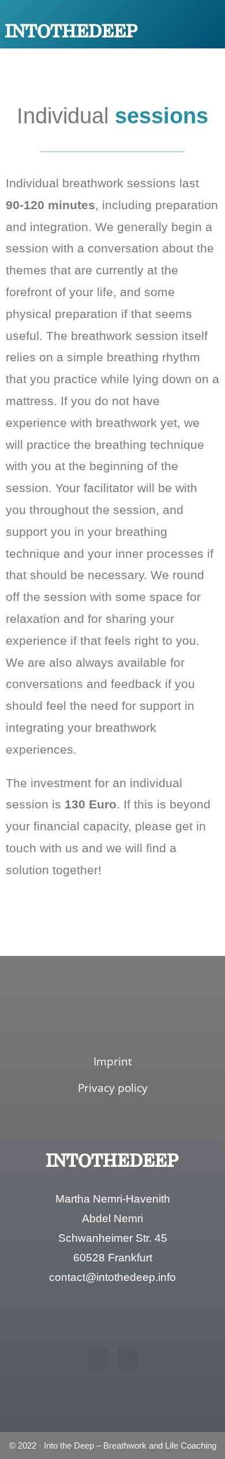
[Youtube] (127, 1358)
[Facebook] (98, 1358)
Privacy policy (113, 1087)
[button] (197, 30)
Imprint (112, 1061)
